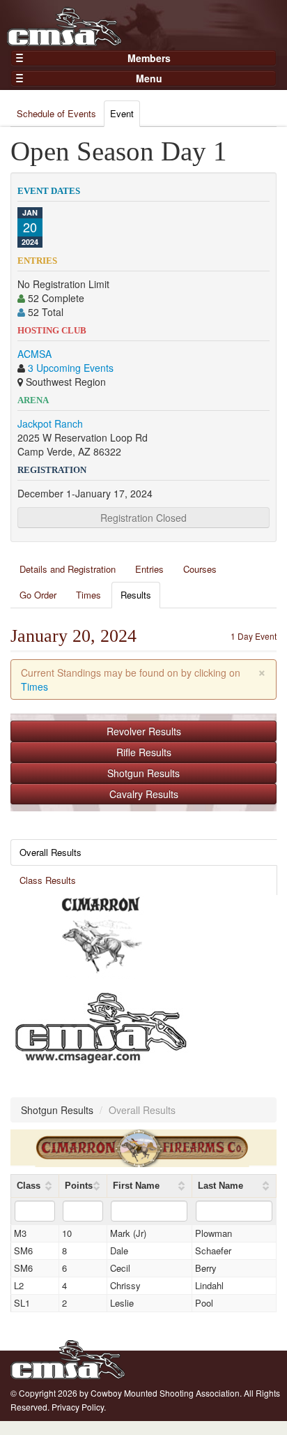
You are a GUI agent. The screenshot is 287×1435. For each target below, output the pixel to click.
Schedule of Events (56, 113)
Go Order (38, 594)
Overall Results (51, 852)
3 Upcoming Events (71, 368)
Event (122, 113)
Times (88, 594)
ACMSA (34, 354)
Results (136, 594)
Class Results (48, 880)
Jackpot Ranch (50, 423)
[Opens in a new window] (101, 935)
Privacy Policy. (79, 1407)
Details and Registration (68, 569)
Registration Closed (143, 518)
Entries (149, 569)
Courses (200, 569)
